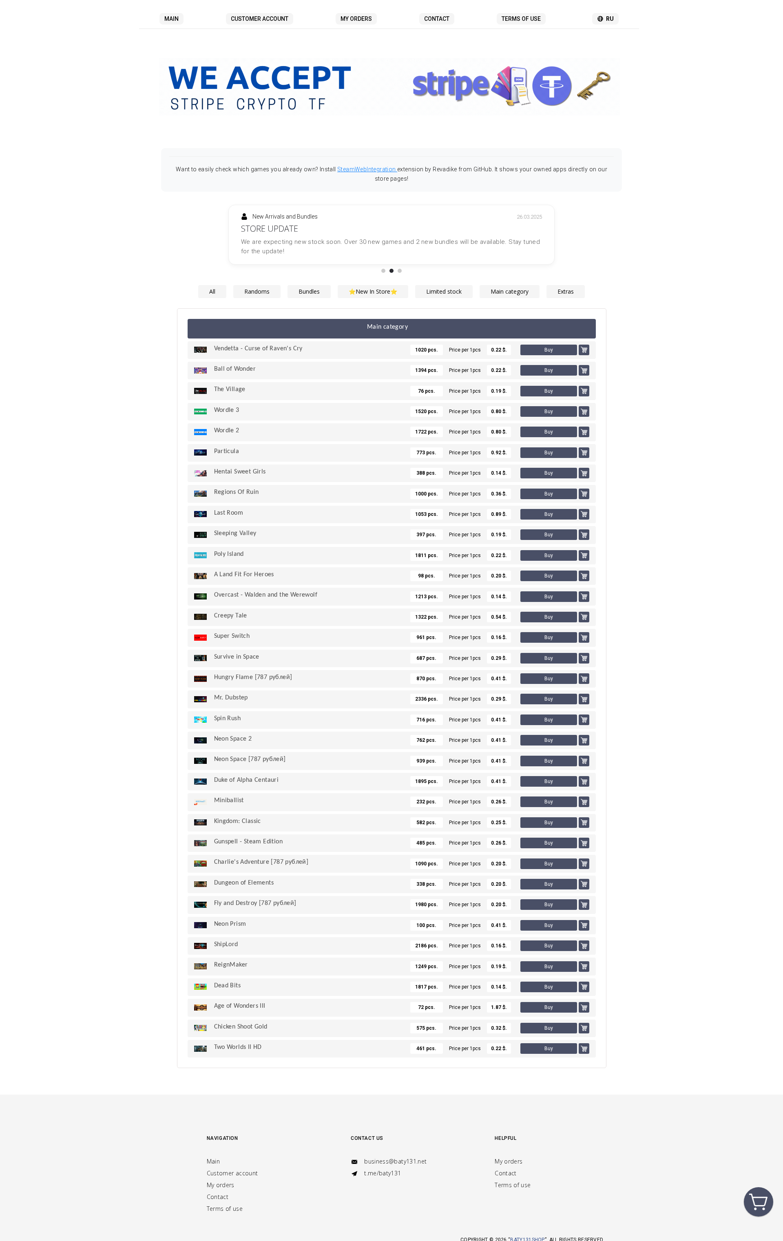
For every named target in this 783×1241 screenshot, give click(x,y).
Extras (565, 282)
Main (171, 18)
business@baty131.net (395, 1161)
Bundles (309, 282)
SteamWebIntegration (367, 169)
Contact (436, 18)
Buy (548, 340)
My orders (356, 18)
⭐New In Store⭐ (373, 282)
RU (610, 18)
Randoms (257, 282)
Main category (510, 282)
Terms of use (521, 18)
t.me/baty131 (382, 1173)
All (212, 282)
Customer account (259, 18)
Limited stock (444, 282)
